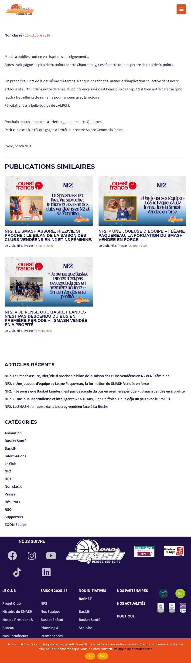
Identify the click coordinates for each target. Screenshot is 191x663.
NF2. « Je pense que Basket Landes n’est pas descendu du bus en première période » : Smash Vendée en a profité (46, 318)
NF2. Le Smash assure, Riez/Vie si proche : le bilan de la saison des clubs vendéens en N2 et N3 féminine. (48, 235)
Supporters (14, 516)
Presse (28, 245)
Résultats (12, 501)
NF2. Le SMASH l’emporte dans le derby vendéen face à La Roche (56, 406)
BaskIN (11, 448)
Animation (13, 432)
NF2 (19, 245)
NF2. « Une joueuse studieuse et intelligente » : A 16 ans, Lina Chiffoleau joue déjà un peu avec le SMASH (87, 398)
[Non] (185, 650)
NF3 (8, 478)
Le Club (10, 245)
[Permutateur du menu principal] (181, 9)
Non (103, 656)
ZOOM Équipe (16, 524)
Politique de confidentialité (133, 649)
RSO (8, 509)
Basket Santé (15, 440)
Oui (90, 656)
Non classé (13, 35)
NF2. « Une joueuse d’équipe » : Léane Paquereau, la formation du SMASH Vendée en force (142, 235)
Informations (15, 455)
